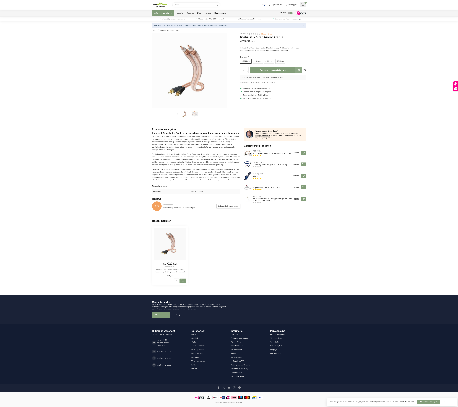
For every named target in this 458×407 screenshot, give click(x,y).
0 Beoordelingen (267, 34)
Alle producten (275, 353)
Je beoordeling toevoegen (228, 206)
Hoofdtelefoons (197, 353)
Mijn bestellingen (276, 338)
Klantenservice (220, 13)
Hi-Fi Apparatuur (197, 349)
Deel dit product (268, 82)
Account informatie (277, 334)
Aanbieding (195, 338)
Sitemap (234, 353)
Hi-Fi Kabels (195, 357)
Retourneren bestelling (239, 369)
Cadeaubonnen (236, 372)
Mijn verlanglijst (276, 346)
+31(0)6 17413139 (164, 351)
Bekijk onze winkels (184, 315)
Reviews (190, 13)
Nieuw (193, 334)
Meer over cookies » (447, 402)
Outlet (193, 342)
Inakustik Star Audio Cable (169, 30)
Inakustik (244, 34)
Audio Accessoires (198, 346)
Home (154, 30)
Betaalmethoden (237, 346)
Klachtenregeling (237, 376)
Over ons (234, 334)
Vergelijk (273, 349)
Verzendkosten (236, 349)
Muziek (194, 369)
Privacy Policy (236, 342)
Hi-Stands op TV (237, 361)
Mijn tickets (274, 342)
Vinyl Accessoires (198, 361)
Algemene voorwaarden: (240, 338)
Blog (199, 13)
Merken (208, 13)
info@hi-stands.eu (262, 136)
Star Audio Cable (170, 264)
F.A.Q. (193, 365)
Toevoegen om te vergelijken (250, 82)
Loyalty (180, 13)
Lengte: (244, 57)
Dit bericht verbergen (428, 402)
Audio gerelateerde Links (240, 365)
